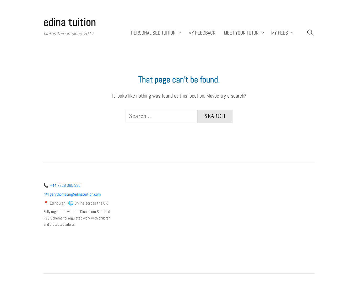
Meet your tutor (241, 33)
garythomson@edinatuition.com (75, 194)
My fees (279, 33)
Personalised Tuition (153, 33)
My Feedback (201, 33)
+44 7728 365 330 (65, 185)
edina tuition (70, 22)
